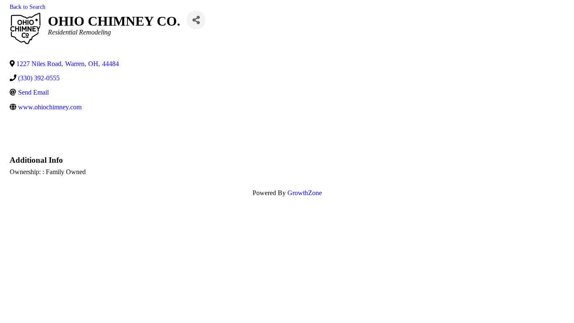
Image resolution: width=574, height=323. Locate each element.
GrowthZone (304, 192)
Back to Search (27, 6)
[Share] (196, 20)
